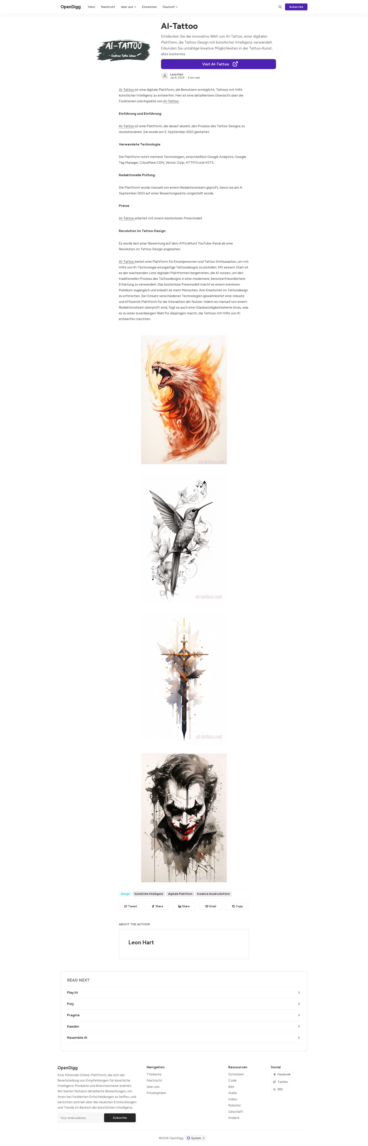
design (125, 894)
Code (232, 1080)
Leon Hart (176, 74)
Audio (232, 1093)
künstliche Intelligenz (149, 894)
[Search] (280, 6)
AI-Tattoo (127, 90)
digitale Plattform (180, 894)
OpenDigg (176, 1138)
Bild (231, 1087)
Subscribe (296, 7)
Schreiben (236, 1074)
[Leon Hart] (165, 76)
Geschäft (235, 1112)
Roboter (234, 1105)
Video (232, 1099)
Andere (233, 1118)
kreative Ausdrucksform (213, 894)
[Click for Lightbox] (184, 399)
